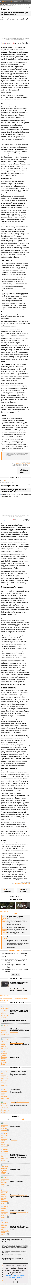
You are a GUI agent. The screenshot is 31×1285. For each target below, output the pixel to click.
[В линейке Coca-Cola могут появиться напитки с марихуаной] (5, 1043)
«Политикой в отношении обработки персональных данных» (15, 1276)
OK (15, 1281)
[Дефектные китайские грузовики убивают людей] (5, 1169)
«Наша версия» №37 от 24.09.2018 (22, 463)
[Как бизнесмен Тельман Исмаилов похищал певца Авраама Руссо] (5, 1058)
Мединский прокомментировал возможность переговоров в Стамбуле (22, 906)
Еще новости (15, 974)
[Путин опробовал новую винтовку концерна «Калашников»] (5, 1094)
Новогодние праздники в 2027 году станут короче (7, 907)
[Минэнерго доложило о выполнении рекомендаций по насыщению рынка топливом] (5, 1156)
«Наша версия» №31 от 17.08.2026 (22, 883)
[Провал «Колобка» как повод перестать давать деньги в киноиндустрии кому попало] (5, 1140)
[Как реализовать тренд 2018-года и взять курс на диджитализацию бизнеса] (5, 1012)
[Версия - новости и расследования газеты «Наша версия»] (5, 2)
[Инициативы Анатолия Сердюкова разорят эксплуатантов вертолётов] (5, 1107)
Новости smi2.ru (4, 911)
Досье (15, 913)
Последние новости (15, 951)
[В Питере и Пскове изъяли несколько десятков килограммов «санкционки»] (5, 1030)
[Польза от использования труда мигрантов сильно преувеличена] (5, 1181)
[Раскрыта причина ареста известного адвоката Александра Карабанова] (5, 1212)
